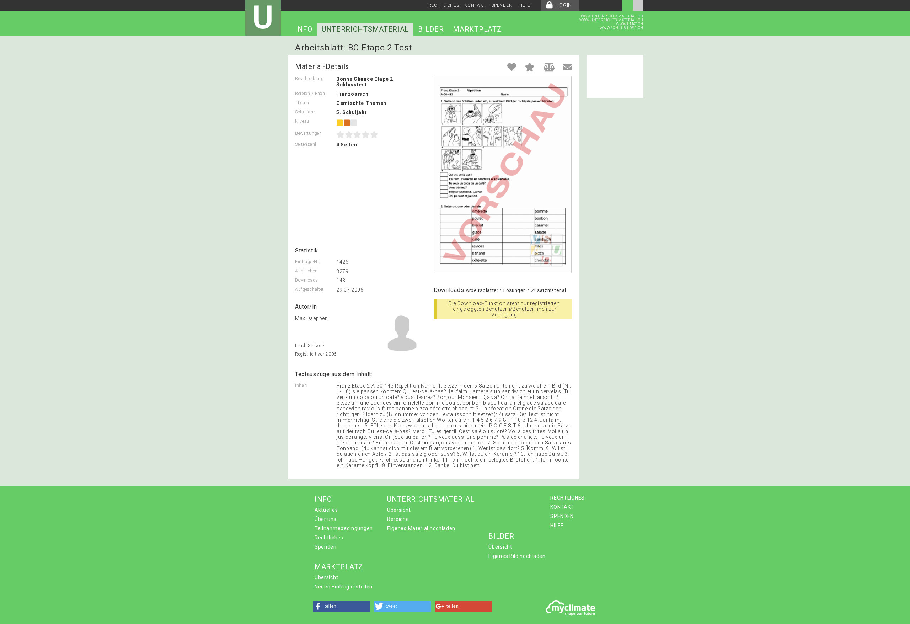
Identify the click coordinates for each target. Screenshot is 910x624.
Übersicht (399, 510)
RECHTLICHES (443, 5)
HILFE (524, 5)
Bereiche (398, 519)
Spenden (326, 547)
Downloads (306, 280)
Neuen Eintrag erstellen (344, 587)
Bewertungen (308, 133)
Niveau (302, 121)
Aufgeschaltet (309, 289)
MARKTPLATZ (477, 29)
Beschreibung (309, 78)
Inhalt (301, 385)
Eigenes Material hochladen (421, 528)
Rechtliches (329, 537)
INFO (303, 29)
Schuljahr (305, 112)
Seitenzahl (305, 144)
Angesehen (306, 270)
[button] (341, 606)
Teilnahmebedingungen (344, 528)
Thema (302, 102)
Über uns (326, 519)
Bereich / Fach (310, 93)
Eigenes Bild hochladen (516, 556)
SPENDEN (501, 5)
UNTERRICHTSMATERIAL (365, 29)
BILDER (431, 29)
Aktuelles (326, 510)
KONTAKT (475, 5)
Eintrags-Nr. (307, 261)
